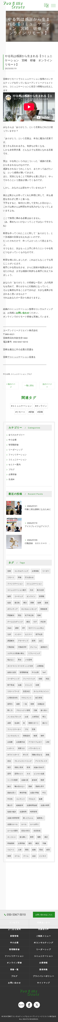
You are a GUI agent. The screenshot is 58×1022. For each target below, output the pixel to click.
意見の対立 (25, 831)
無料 (42, 736)
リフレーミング (34, 653)
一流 (25, 704)
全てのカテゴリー (17, 435)
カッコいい (11, 837)
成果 (9, 723)
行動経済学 (22, 647)
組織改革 (19, 805)
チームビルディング (15, 622)
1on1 (44, 672)
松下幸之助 (29, 615)
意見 (9, 761)
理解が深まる (37, 755)
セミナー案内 (15, 464)
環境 (26, 850)
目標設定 (41, 704)
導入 (44, 717)
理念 (19, 615)
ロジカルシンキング (29, 609)
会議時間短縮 (32, 805)
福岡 (9, 596)
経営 (48, 850)
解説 (37, 843)
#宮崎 (40, 412)
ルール (23, 824)
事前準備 (23, 793)
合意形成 (37, 831)
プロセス (31, 799)
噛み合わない (20, 786)
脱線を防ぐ (11, 793)
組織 (34, 850)
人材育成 (35, 717)
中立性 (10, 799)
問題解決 (10, 615)
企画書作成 (20, 742)
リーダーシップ (16, 450)
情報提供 (26, 736)
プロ (26, 729)
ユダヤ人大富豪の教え (15, 653)
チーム (25, 856)
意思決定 (26, 691)
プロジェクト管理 (23, 710)
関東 (32, 603)
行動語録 (10, 647)
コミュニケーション (18, 374)
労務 (35, 710)
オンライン (31, 596)
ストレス (28, 685)
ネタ (28, 774)
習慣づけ (21, 748)
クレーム (33, 647)
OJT (35, 622)
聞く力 (10, 710)
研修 (19, 577)
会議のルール (12, 824)
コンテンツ (20, 799)
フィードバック (29, 679)
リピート (10, 850)
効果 (39, 603)
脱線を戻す (40, 786)
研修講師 (10, 843)
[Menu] (53, 5)
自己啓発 (38, 698)
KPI (23, 628)
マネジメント (26, 698)
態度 (42, 780)
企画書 (10, 742)
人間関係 (40, 666)
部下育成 (10, 685)
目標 (37, 685)
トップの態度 (12, 780)
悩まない (10, 660)
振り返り (44, 710)
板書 (40, 799)
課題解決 (10, 641)
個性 (30, 843)
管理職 (41, 596)
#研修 (31, 412)
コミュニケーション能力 (16, 590)
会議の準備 (34, 793)
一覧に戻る (29, 385)
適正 (46, 837)
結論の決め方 (39, 767)
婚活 (28, 622)
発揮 (9, 856)
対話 (47, 679)
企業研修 (13, 474)
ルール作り (34, 824)
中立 (44, 793)
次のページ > (47, 385)
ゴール (17, 856)
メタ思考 (28, 660)
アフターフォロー (35, 742)
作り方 (25, 755)
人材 (19, 850)
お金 (26, 717)
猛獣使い (40, 818)
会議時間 (23, 812)
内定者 (43, 622)
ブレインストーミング (23, 761)
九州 (9, 634)
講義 (47, 755)
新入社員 (40, 590)
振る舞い (23, 837)
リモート (10, 577)
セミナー (28, 634)
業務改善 (43, 609)
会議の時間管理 (13, 818)
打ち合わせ (29, 577)
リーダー (45, 571)
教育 (32, 837)
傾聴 (18, 704)
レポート (10, 748)
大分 (31, 590)
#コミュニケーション (21, 406)
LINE (47, 742)
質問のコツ (19, 774)
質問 (9, 774)
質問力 (10, 704)
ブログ (29, 374)
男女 (19, 660)
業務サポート (33, 723)
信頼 (40, 679)
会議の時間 (45, 805)
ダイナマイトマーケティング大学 (20, 666)
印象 (44, 843)
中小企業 (6, 374)
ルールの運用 (12, 831)
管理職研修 (14, 445)
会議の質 (24, 780)
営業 (33, 729)
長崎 (39, 615)
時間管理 (33, 812)
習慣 (32, 704)
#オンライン (41, 406)
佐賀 (9, 603)
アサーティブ (23, 641)
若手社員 (39, 634)
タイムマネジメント (41, 691)
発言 (9, 767)
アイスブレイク (41, 761)
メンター (18, 634)
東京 (25, 603)
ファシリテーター (14, 729)
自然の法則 (11, 672)
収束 (28, 767)
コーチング (19, 596)
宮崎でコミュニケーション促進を (19, 357)
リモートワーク (13, 691)
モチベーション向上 (36, 628)
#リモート (20, 412)
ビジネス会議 (39, 774)
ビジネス (42, 856)
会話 (34, 856)
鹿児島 (17, 603)
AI (24, 723)
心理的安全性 (12, 698)
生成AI (11, 479)
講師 (17, 628)
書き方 (10, 805)
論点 (9, 786)
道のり (44, 723)
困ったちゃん (28, 818)
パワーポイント (34, 748)
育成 (41, 850)
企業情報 (35, 571)
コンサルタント (13, 736)
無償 (35, 736)
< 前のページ (10, 385)
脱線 (30, 786)
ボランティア (12, 609)
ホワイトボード (13, 755)
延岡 (33, 641)
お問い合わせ (22, 313)
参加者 (34, 780)
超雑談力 (44, 647)
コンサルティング (21, 571)
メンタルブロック (14, 717)
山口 (40, 641)
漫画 (46, 603)
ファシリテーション (18, 454)
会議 (19, 685)
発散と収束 (19, 767)
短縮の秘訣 (11, 812)
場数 (39, 837)
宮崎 (9, 571)
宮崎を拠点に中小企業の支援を (18, 349)
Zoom (9, 628)
